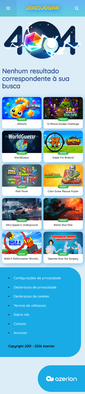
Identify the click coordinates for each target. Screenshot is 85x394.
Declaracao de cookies (31, 296)
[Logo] (42, 8)
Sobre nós (21, 314)
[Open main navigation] (8, 8)
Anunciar (20, 333)
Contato (20, 324)
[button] (76, 8)
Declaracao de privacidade (35, 287)
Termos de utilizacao (30, 305)
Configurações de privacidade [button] (37, 278)
